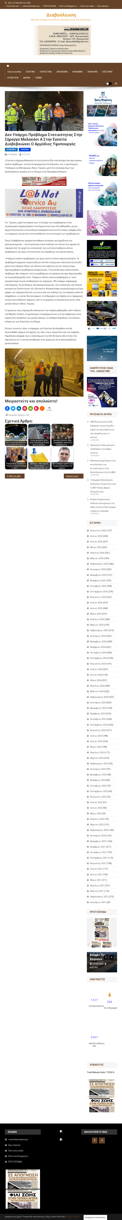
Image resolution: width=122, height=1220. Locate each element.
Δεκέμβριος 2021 (98, 841)
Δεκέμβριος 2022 (98, 774)
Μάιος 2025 (95, 614)
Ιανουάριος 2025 (98, 636)
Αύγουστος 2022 (98, 797)
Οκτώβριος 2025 (98, 586)
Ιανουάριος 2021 (98, 902)
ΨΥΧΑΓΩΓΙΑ (12, 78)
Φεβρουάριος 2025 (99, 630)
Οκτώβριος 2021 (98, 852)
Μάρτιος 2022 (97, 824)
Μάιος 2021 (95, 880)
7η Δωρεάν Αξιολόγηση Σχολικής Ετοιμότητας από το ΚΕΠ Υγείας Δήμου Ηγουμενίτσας (103, 486)
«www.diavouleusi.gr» (31, 6)
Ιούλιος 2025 (96, 602)
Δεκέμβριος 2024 (98, 641)
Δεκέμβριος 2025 (98, 575)
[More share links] (42, 408)
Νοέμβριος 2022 (98, 780)
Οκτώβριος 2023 (98, 719)
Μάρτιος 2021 (97, 891)
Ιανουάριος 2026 (98, 569)
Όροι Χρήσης (102, 6)
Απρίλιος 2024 (97, 686)
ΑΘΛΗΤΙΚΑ (92, 72)
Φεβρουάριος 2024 (99, 697)
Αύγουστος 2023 (98, 730)
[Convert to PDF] (36, 408)
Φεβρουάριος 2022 (99, 830)
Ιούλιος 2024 (96, 669)
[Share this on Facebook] (7, 408)
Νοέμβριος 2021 (98, 847)
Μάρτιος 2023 (97, 758)
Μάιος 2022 (95, 813)
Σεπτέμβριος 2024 (99, 658)
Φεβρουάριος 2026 (99, 564)
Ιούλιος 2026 (96, 536)
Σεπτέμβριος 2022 (99, 791)
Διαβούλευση (61, 15)
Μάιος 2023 (95, 747)
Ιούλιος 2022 (96, 802)
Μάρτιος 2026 (97, 558)
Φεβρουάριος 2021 (99, 896)
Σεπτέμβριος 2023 (99, 725)
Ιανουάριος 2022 (98, 835)
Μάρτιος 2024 (97, 691)
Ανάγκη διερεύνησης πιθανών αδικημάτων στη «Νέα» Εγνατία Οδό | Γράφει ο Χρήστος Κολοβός (103, 505)
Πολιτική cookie (87, 6)
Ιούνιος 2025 (96, 608)
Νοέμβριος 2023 (98, 713)
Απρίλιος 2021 (97, 885)
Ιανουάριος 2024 (98, 702)
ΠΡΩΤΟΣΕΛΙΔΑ (50, 6)
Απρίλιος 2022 (97, 819)
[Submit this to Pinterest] (24, 408)
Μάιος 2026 (95, 547)
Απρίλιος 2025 (97, 619)
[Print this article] (30, 408)
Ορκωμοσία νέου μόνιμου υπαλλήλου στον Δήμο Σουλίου (102, 449)
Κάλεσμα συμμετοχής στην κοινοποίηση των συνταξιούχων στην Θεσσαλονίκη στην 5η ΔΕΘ (103, 466)
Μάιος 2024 (95, 680)
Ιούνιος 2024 (96, 675)
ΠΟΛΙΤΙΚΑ (30, 72)
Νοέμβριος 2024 (98, 647)
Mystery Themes (72, 1217)
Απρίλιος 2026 (97, 553)
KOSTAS (26, 154)
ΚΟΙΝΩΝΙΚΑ (77, 72)
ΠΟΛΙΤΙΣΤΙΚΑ (46, 72)
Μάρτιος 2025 (97, 625)
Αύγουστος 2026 (98, 530)
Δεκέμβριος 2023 (98, 708)
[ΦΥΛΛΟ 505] (96, 944)
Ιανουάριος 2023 (98, 769)
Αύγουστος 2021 (98, 863)
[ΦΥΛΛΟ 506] (107, 944)
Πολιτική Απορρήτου (68, 6)
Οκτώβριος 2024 (98, 652)
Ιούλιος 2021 (96, 869)
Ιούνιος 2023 (96, 741)
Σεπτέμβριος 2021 (99, 858)
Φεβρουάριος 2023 (99, 763)
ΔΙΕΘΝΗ (26, 78)
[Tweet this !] (13, 408)
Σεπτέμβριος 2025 (99, 591)
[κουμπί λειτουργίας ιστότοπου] (109, 83)
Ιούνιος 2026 (96, 541)
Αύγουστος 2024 (98, 664)
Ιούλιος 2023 (96, 736)
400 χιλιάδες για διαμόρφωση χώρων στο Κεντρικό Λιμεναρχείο (17, 476)
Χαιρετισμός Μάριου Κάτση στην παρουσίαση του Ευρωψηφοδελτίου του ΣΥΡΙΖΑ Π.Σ (74, 476)
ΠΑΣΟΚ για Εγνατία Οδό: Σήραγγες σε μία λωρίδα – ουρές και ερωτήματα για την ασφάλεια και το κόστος (102, 430)
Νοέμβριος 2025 (98, 580)
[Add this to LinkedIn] (19, 408)
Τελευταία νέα (13, 6)
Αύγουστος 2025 (98, 597)
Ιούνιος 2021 (96, 874)
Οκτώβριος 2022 (98, 786)
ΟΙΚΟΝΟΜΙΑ (62, 72)
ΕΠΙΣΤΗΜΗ (107, 72)
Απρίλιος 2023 (97, 752)
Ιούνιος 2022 (96, 808)
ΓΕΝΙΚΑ (38, 78)
